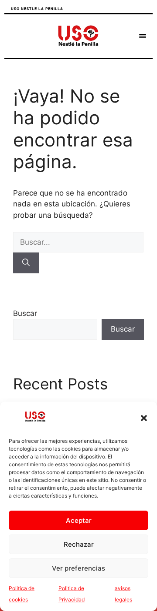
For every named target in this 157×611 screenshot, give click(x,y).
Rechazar (79, 544)
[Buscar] (26, 262)
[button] (144, 418)
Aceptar (79, 520)
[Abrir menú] (142, 36)
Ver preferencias (78, 568)
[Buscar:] (78, 242)
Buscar (25, 313)
